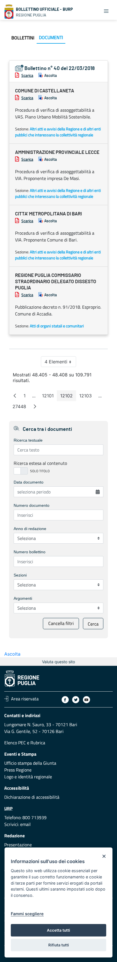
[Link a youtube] (86, 699)
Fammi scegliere (27, 913)
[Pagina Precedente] (14, 395)
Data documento (28, 482)
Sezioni (20, 575)
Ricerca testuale (28, 440)
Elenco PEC (15, 742)
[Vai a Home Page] (9, 12)
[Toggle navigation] (106, 11)
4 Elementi (60, 363)
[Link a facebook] (65, 699)
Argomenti (23, 598)
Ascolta (50, 75)
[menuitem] (23, 37)
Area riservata (25, 698)
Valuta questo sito (58, 661)
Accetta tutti (58, 930)
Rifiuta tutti (58, 945)
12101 (49, 397)
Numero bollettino (29, 552)
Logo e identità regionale (28, 776)
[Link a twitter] (75, 699)
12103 (87, 397)
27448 (21, 408)
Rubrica (37, 742)
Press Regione (18, 769)
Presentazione (18, 844)
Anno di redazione (30, 529)
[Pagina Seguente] (35, 406)
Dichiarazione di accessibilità (31, 797)
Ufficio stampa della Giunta (30, 763)
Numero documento (31, 505)
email (25, 824)
